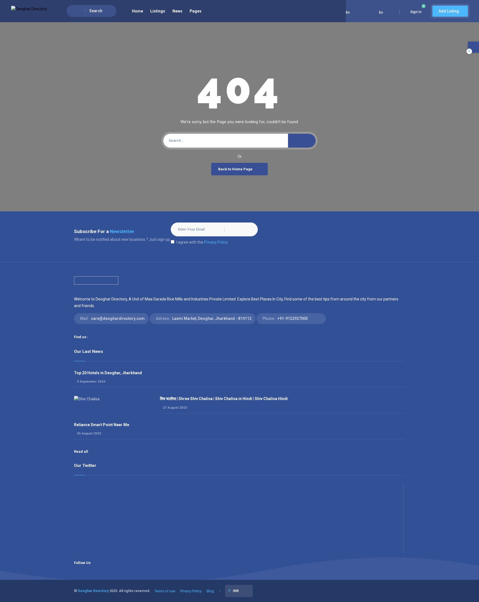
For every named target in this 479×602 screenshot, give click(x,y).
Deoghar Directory (93, 591)
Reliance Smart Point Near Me (101, 425)
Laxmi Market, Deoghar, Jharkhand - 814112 (211, 318)
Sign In (415, 12)
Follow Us (82, 563)
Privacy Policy (216, 242)
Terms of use (164, 591)
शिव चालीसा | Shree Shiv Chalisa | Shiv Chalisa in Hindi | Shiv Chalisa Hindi (224, 398)
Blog (210, 591)
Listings (157, 11)
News (177, 11)
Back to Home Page (235, 169)
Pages (196, 11)
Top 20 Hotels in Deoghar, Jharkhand (108, 373)
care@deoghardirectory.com (118, 318)
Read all (81, 451)
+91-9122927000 (292, 318)
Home (137, 11)
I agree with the (202, 242)
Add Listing (449, 11)
